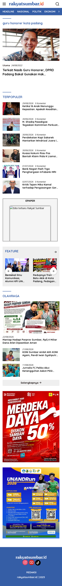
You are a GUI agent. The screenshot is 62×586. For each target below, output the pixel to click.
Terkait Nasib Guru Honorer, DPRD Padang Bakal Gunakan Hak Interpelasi (28, 74)
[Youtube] (31, 563)
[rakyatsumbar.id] (25, 4)
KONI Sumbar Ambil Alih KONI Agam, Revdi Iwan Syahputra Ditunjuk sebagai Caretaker (40, 354)
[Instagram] (25, 563)
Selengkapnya (30, 382)
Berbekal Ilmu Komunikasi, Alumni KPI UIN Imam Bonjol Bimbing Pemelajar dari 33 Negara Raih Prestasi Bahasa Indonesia (16, 278)
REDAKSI (31, 572)
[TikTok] (38, 562)
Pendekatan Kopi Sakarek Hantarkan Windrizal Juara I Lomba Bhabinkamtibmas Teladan (39, 139)
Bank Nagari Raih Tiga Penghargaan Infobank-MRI (39, 170)
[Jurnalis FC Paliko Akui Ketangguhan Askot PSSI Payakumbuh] (11, 370)
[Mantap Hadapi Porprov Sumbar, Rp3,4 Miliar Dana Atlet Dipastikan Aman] (31, 317)
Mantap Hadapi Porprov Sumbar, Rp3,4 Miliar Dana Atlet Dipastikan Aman (30, 341)
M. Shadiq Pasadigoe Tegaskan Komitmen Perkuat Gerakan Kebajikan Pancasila (40, 123)
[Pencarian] (57, 4)
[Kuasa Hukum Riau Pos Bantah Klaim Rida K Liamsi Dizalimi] (11, 155)
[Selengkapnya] (55, 252)
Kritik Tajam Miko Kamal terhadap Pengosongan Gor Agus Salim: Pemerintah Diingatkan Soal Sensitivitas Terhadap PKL (39, 186)
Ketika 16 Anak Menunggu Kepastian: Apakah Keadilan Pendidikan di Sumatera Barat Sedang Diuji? (40, 108)
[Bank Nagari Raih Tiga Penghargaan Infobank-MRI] (11, 171)
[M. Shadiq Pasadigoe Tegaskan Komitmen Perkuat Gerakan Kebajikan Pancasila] (11, 124)
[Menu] (5, 4)
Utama (6, 65)
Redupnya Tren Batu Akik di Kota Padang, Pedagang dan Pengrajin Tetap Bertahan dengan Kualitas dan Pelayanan (44, 278)
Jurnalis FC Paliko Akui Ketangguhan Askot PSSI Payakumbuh (37, 369)
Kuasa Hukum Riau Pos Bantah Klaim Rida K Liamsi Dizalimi (39, 155)
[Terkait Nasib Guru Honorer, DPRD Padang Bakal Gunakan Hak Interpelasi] (31, 45)
